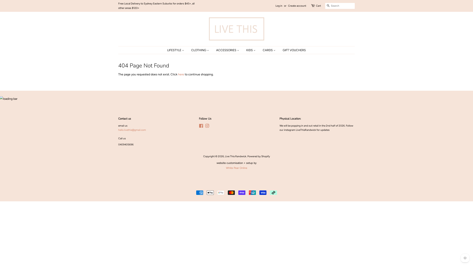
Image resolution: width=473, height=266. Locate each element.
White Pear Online (236, 168)
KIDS (249, 50)
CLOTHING (199, 50)
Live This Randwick (235, 156)
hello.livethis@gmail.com (132, 129)
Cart (318, 5)
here (181, 74)
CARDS (268, 50)
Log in (278, 5)
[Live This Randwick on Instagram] (207, 126)
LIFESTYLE (174, 50)
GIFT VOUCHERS (294, 50)
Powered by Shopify (258, 156)
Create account (297, 5)
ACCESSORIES (226, 50)
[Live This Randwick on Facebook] (201, 126)
